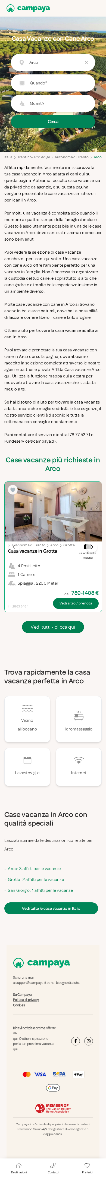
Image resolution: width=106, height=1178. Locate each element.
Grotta (69, 545)
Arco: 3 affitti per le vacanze (34, 868)
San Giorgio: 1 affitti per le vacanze (40, 890)
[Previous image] (14, 546)
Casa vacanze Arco (82, 369)
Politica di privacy (26, 1000)
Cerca (53, 121)
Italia (8, 157)
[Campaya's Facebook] (75, 1041)
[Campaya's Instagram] (88, 1041)
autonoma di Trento (72, 157)
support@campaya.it (30, 983)
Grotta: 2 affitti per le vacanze (36, 879)
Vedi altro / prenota (76, 603)
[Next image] (91, 546)
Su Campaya (22, 995)
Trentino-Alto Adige (33, 157)
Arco (98, 157)
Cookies (19, 1005)
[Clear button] (86, 62)
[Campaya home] (27, 8)
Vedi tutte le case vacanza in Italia (51, 908)
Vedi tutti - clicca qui (53, 627)
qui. (15, 1039)
